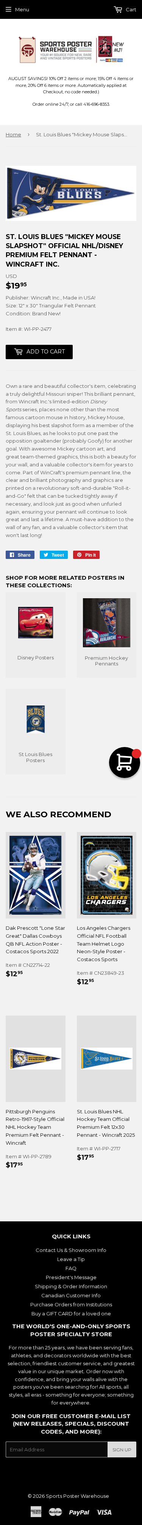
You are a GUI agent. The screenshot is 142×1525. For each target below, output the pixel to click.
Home (13, 134)
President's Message (71, 1277)
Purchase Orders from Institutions (71, 1304)
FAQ (71, 1268)
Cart (130, 9)
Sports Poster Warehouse (77, 1496)
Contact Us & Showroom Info (71, 1250)
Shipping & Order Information (71, 1286)
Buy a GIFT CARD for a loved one (71, 1313)
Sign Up (121, 1449)
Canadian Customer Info (71, 1295)
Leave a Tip (71, 1259)
